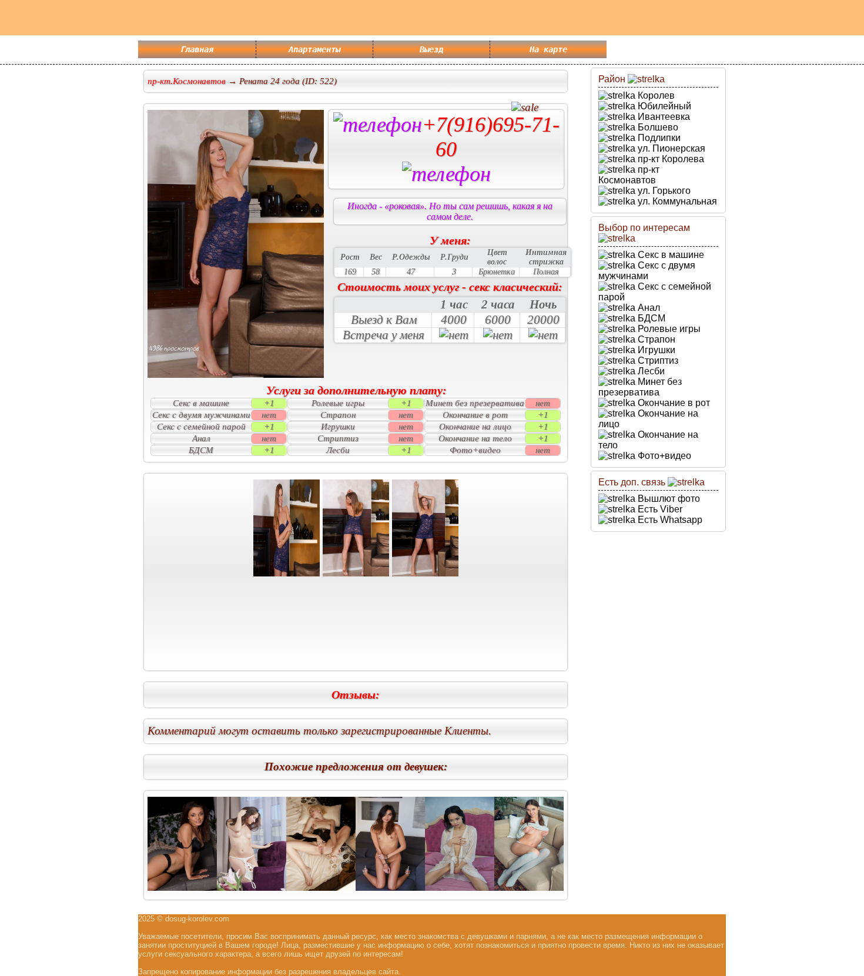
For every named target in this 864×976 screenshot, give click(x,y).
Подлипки (658, 138)
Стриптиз (656, 360)
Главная (196, 49)
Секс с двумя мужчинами (646, 270)
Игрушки (655, 350)
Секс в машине (669, 255)
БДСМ (650, 318)
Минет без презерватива (640, 387)
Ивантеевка (662, 117)
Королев (655, 95)
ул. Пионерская (670, 148)
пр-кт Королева (669, 159)
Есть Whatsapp (668, 520)
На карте (548, 49)
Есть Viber (658, 509)
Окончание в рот (672, 403)
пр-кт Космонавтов (628, 175)
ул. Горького (663, 191)
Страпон (655, 339)
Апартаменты (314, 49)
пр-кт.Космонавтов (187, 81)
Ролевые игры (668, 329)
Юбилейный (663, 106)
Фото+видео (663, 456)
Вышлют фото (667, 499)
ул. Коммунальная (676, 201)
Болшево (656, 127)
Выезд (431, 49)
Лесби (650, 371)
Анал (647, 308)
